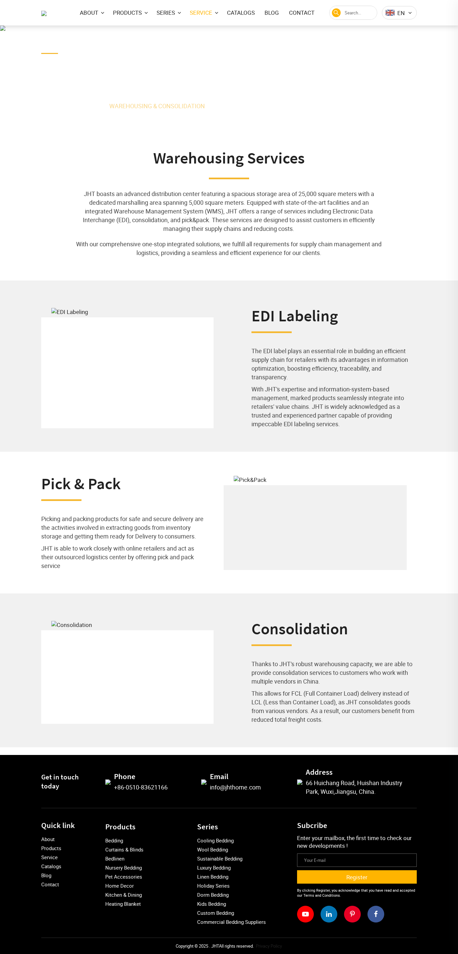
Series (207, 826)
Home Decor (119, 885)
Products (120, 826)
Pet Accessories (123, 876)
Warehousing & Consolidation (157, 106)
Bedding (114, 840)
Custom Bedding (215, 912)
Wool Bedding (212, 849)
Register (356, 877)
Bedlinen (114, 858)
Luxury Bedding (214, 867)
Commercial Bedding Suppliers (231, 921)
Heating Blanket (123, 903)
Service (88, 106)
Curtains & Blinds (124, 849)
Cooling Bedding (215, 840)
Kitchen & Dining (123, 894)
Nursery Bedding (123, 867)
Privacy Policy (269, 946)
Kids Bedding (211, 903)
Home (59, 106)
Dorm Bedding (213, 894)
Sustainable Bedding (219, 858)
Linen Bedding (212, 876)
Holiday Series (213, 885)
